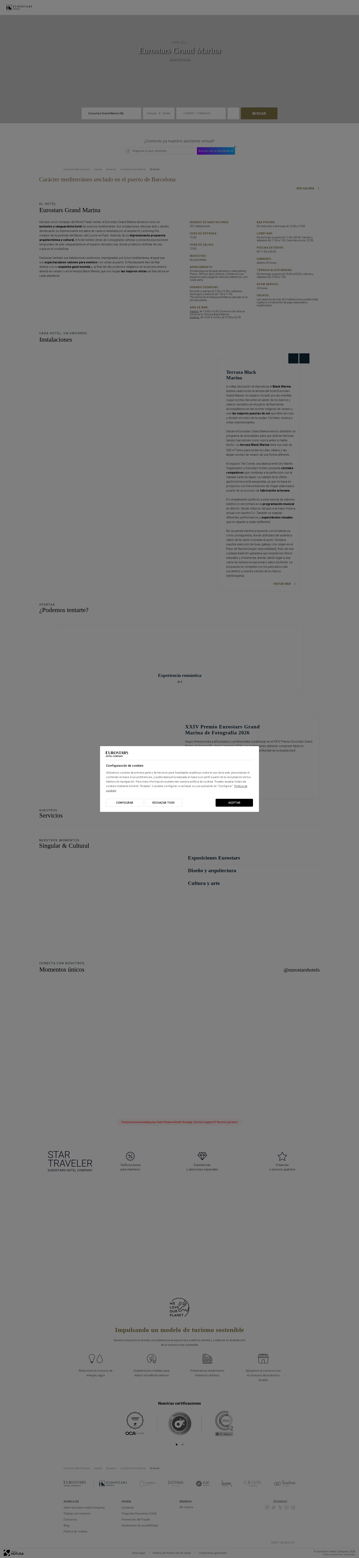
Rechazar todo (163, 802)
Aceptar (234, 802)
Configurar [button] (124, 802)
